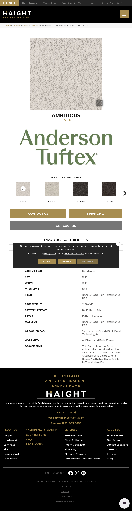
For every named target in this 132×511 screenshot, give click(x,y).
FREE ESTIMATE (66, 376)
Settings (88, 261)
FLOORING (10, 429)
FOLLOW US (54, 473)
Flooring (16, 25)
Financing (95, 214)
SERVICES (71, 429)
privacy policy (49, 253)
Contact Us (38, 214)
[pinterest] (84, 473)
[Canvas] (52, 189)
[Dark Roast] (109, 189)
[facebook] (71, 473)
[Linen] (23, 189)
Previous (7, 188)
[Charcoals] (80, 189)
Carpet (25, 25)
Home (8, 25)
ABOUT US (113, 429)
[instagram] (77, 473)
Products (35, 25)
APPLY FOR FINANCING (66, 381)
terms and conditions (74, 253)
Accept (47, 261)
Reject (66, 261)
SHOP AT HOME (66, 386)
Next (124, 188)
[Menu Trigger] (124, 14)
